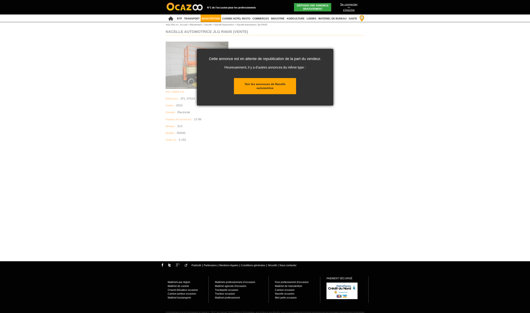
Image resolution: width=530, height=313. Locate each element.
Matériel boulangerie (179, 297)
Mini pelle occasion (286, 297)
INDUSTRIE (277, 18)
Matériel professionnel (227, 297)
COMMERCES (260, 18)
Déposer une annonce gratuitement (313, 7)
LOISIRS (311, 18)
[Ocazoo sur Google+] (178, 265)
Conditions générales (253, 265)
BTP (179, 18)
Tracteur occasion (225, 293)
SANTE (353, 18)
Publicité (196, 265)
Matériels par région (179, 282)
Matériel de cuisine (178, 286)
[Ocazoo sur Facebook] (162, 265)
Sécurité (272, 265)
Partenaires (210, 265)
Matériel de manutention (288, 286)
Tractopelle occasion (226, 290)
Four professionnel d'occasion (292, 282)
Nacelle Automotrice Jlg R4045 (252, 24)
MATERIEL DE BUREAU (332, 18)
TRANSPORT (192, 18)
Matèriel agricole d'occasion (230, 286)
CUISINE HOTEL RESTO (236, 18)
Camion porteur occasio (181, 293)
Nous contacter (287, 265)
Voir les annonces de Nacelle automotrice (265, 86)
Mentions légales (228, 265)
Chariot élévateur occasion (183, 290)
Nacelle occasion (284, 293)
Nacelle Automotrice (224, 24)
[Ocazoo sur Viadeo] (186, 265)
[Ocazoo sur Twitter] (169, 265)
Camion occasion (285, 290)
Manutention (196, 24)
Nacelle (208, 24)
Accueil (183, 24)
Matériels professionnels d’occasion (235, 282)
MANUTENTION (211, 18)
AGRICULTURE (296, 18)
